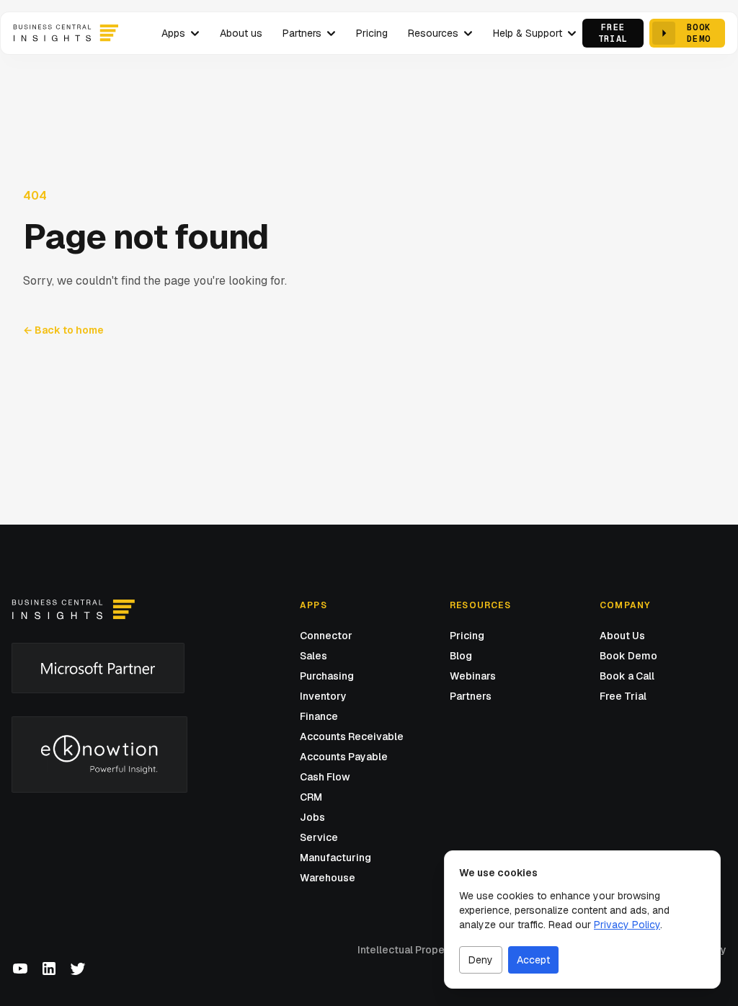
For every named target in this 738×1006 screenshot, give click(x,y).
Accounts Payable (344, 756)
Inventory (323, 696)
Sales (313, 655)
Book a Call (627, 675)
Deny (480, 959)
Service (319, 837)
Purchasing (327, 675)
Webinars (473, 675)
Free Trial (623, 696)
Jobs (312, 817)
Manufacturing (335, 857)
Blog (461, 655)
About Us (622, 635)
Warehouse (327, 877)
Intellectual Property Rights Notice (442, 949)
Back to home (63, 330)
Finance (319, 716)
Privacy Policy (627, 924)
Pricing (467, 635)
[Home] (73, 610)
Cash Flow (325, 776)
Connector (326, 635)
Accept (533, 959)
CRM (311, 797)
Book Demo (628, 655)
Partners (471, 696)
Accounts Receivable (352, 736)
